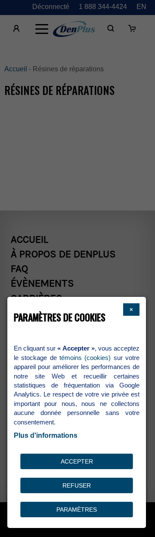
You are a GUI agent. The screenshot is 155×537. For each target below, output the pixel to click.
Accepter (77, 461)
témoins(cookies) (85, 357)
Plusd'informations (46, 435)
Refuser (76, 485)
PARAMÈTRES (76, 509)
